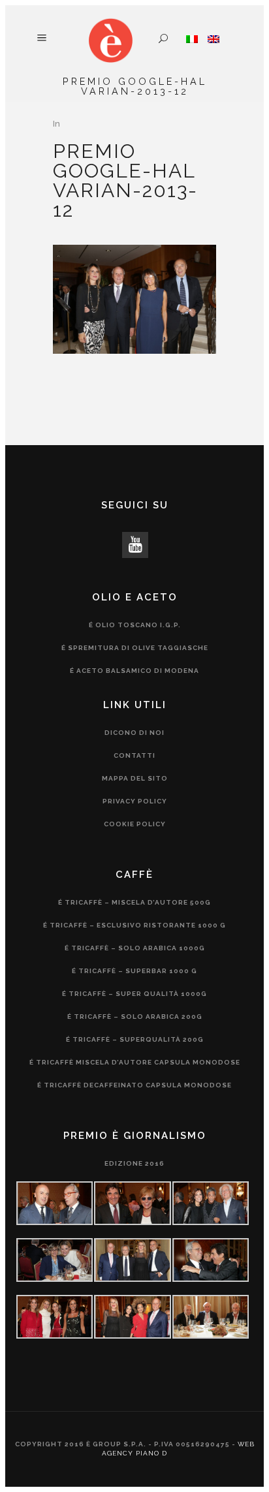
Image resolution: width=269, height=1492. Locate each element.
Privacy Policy (135, 801)
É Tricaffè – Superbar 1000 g (134, 970)
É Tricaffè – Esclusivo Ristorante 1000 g (134, 925)
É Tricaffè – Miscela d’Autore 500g (134, 902)
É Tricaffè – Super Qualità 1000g (134, 993)
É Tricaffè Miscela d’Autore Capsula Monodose (134, 1062)
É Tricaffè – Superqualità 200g (135, 1039)
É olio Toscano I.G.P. (135, 625)
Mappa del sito (135, 778)
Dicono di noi (134, 732)
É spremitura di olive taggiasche (134, 647)
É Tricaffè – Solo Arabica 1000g (135, 948)
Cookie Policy (135, 824)
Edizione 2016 (134, 1163)
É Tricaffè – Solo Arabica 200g (134, 1016)
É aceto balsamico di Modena (134, 670)
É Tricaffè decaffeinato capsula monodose (134, 1085)
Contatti (134, 755)
